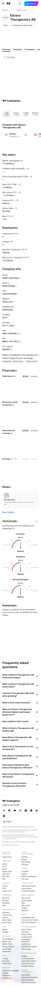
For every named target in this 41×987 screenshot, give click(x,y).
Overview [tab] (6, 49)
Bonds (4, 869)
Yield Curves (7, 915)
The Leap (24, 879)
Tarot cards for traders (29, 920)
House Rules (6, 949)
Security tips (26, 944)
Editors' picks (7, 963)
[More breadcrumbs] (13, 10)
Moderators (6, 951)
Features (24, 857)
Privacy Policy (26, 934)
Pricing (24, 859)
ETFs (4, 866)
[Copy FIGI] (19, 341)
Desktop (5, 932)
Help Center (25, 905)
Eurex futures (26, 888)
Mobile (4, 929)
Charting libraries (27, 958)
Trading (5, 958)
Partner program (27, 980)
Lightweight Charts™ (29, 961)
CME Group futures (28, 886)
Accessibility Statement (26, 940)
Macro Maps (7, 920)
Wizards (5, 973)
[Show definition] (22, 161)
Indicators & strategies (10, 970)
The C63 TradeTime (28, 922)
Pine (3, 879)
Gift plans (24, 864)
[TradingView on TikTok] (36, 810)
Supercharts (6, 857)
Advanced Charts (27, 963)
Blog (23, 903)
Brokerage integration (29, 977)
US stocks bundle (28, 891)
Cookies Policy (26, 937)
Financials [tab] (17, 49)
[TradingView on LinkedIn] (25, 810)
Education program (28, 982)
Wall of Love (6, 941)
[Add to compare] (26, 135)
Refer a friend (7, 944)
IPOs (4, 905)
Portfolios (5, 912)
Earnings (5, 900)
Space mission (26, 900)
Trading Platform (27, 966)
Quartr (33, 842)
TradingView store (28, 917)
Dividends (6, 903)
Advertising (25, 975)
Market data (26, 862)
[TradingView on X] (3, 810)
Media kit (24, 910)
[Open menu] (3, 3)
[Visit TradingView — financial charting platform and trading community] (11, 100)
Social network (7, 939)
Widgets (24, 956)
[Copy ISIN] (19, 334)
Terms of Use (26, 929)
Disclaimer (25, 932)
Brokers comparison (28, 876)
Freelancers (6, 975)
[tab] (25, 376)
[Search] (20, 3)
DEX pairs (5, 876)
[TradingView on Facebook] (9, 810)
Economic (5, 898)
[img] (31, 25)
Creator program (8, 946)
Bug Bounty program (29, 946)
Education (6, 961)
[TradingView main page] (8, 3)
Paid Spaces (7, 978)
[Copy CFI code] (11, 349)
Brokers (24, 874)
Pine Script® (6, 922)
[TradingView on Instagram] (20, 810)
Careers (24, 908)
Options (5, 917)
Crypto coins (7, 871)
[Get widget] (36, 521)
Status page (26, 949)
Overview (24, 871)
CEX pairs (5, 874)
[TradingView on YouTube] (14, 810)
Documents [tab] (30, 49)
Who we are (25, 898)
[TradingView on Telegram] (31, 810)
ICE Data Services (28, 827)
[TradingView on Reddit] (3, 816)
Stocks (4, 864)
